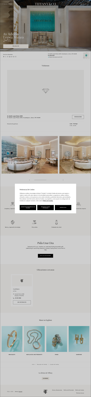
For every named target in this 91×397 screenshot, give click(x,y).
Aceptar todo (63, 207)
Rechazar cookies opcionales (45, 207)
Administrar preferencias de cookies (28, 207)
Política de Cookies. (48, 200)
